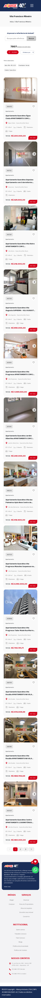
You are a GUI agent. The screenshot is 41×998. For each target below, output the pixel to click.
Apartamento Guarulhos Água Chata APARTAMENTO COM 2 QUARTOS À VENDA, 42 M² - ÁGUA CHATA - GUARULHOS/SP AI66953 (19, 117)
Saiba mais (7, 886)
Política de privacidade (20, 946)
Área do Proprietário (26, 904)
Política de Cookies (20, 950)
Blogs (20, 942)
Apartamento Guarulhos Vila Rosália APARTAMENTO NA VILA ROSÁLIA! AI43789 (19, 693)
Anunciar (26, 900)
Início (12, 22)
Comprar (12, 904)
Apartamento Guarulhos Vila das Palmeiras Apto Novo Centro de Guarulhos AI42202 (19, 501)
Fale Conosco (20, 938)
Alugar (12, 900)
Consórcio (26, 916)
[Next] (34, 90)
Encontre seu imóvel (26, 912)
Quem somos (20, 929)
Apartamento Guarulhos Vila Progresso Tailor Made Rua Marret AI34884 (20, 629)
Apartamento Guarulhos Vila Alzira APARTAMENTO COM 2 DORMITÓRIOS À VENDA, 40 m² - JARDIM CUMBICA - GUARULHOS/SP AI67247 (20, 245)
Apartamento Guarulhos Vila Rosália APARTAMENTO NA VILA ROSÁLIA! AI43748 (19, 757)
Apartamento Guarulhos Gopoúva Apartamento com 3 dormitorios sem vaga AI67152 (19, 181)
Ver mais (32, 137)
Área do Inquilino (26, 908)
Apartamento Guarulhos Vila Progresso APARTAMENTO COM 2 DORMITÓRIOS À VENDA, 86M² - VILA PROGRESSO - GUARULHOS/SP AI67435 (20, 373)
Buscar (31, 38)
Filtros (14, 52)
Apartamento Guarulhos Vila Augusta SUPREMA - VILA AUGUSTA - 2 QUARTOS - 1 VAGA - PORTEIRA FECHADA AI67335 (20, 309)
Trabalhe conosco (20, 934)
